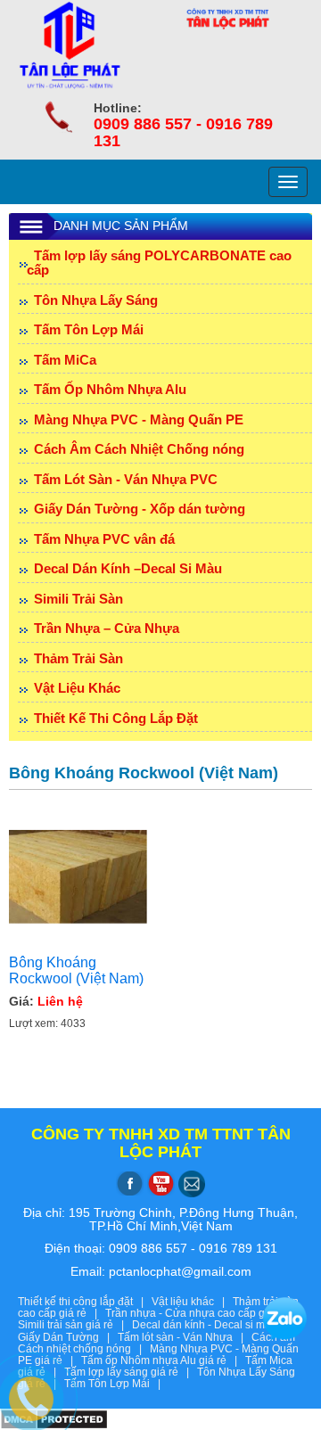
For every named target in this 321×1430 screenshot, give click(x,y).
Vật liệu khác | (192, 1301)
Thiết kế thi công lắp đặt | (85, 1301)
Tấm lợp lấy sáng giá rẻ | (130, 1372)
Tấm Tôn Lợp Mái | (115, 1383)
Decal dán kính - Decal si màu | (212, 1325)
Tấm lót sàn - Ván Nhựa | (184, 1337)
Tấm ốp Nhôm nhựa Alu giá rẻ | (163, 1360)
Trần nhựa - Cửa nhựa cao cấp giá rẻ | (203, 1313)
